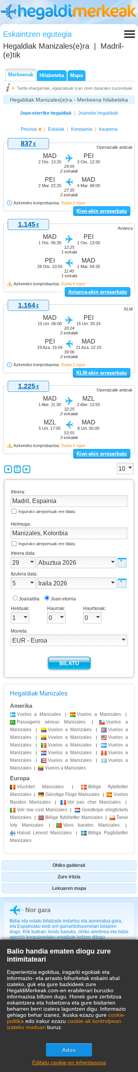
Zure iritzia (69, 877)
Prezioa (29, 129)
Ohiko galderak (69, 865)
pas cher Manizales (94, 802)
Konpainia (81, 129)
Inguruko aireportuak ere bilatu (46, 511)
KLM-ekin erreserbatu (101, 373)
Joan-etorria (63, 599)
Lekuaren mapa (69, 888)
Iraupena (108, 129)
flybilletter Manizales (73, 817)
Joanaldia (29, 599)
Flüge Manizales (72, 794)
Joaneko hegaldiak (98, 113)
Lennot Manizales (44, 832)
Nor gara (38, 910)
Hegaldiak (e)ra (46, 46)
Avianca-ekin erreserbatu (97, 292)
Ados (69, 1050)
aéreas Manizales (51, 722)
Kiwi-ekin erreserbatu (102, 211)
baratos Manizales (91, 825)
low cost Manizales (42, 809)
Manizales (40, 786)
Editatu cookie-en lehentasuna (69, 1062)
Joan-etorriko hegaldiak (46, 113)
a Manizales (39, 714)
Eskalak (56, 129)
